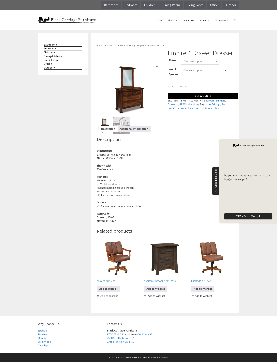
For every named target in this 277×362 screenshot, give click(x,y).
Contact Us (188, 20)
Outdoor (230, 5)
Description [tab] (108, 129)
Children (150, 5)
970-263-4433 (115, 334)
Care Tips (43, 345)
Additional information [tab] (133, 129)
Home (159, 20)
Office (214, 5)
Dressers (173, 104)
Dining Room (171, 5)
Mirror (173, 60)
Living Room (195, 5)
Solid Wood (44, 341)
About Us (172, 20)
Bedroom (131, 5)
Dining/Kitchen (52, 56)
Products (204, 20)
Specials (42, 330)
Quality (42, 338)
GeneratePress (160, 357)
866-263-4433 (144, 334)
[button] (157, 67)
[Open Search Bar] (235, 20)
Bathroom (111, 5)
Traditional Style (209, 108)
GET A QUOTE (203, 96)
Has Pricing (213, 104)
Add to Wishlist (108, 288)
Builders (109, 45)
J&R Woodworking (125, 45)
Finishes (42, 334)
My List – (223, 20)
